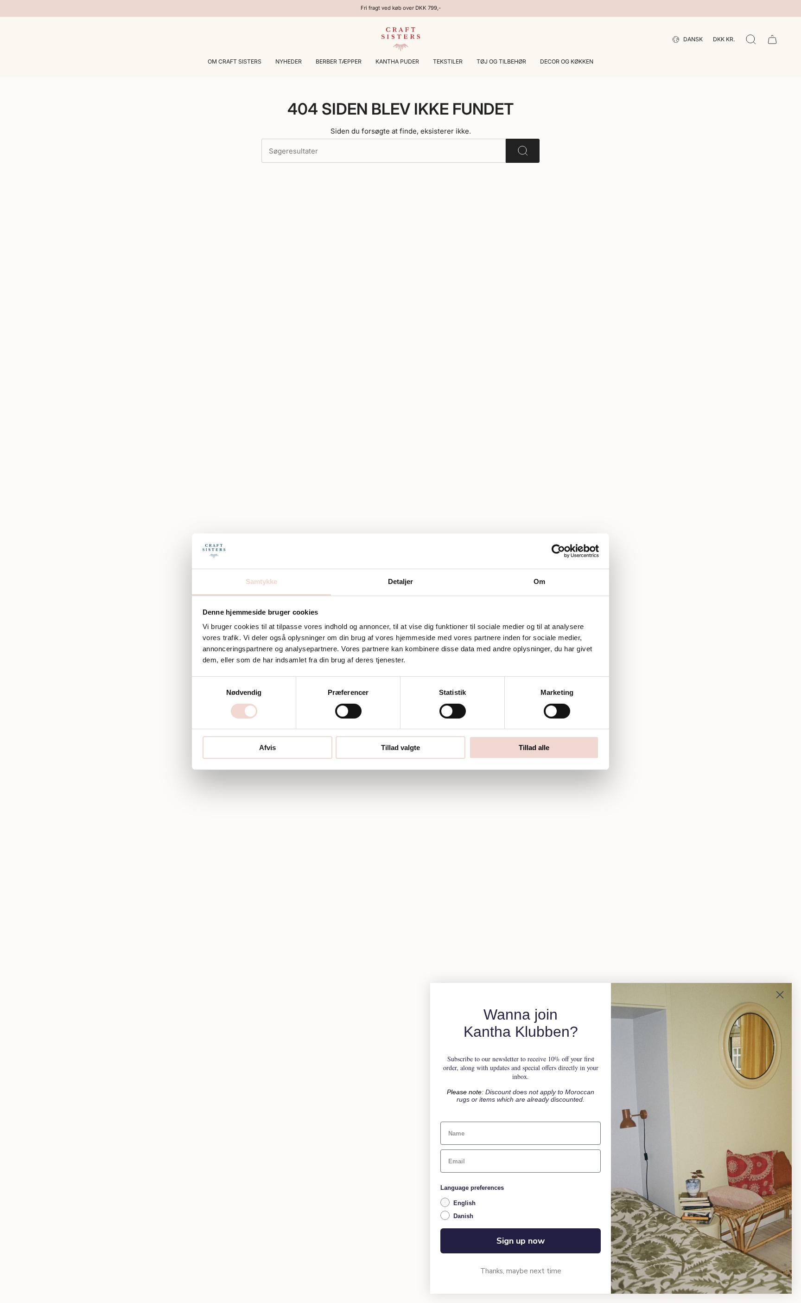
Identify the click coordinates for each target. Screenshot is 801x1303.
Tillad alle (534, 747)
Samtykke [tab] (262, 581)
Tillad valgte (400, 747)
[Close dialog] (780, 995)
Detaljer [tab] (400, 581)
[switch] (348, 711)
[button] (234, 62)
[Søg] (523, 151)
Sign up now (520, 1240)
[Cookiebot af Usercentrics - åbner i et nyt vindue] (558, 551)
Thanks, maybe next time (520, 1271)
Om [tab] (539, 581)
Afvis (267, 747)
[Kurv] (772, 39)
